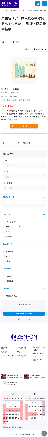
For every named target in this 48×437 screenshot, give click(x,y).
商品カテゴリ (8, 197)
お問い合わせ (21, 356)
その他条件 (7, 268)
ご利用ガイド (21, 348)
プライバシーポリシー (7, 356)
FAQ (18, 352)
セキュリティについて (39, 354)
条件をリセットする (24, 319)
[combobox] (24, 165)
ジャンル (6, 214)
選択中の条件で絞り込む (24, 313)
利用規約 (4, 352)
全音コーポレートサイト (39, 361)
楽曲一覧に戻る (24, 143)
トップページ (5, 10)
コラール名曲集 (11, 88)
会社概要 (4, 348)
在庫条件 (6, 288)
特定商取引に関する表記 (39, 348)
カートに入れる (25, 126)
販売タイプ (7, 244)
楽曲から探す (17, 10)
